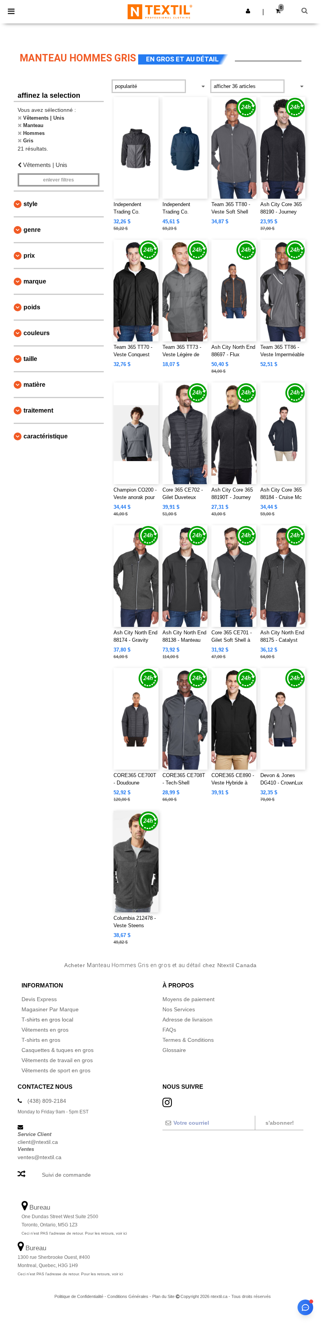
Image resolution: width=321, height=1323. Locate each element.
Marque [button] (34, 281)
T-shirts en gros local (47, 1019)
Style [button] (30, 204)
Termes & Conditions (188, 1040)
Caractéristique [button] (45, 436)
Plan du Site (163, 1296)
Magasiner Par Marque (50, 1009)
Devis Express (39, 999)
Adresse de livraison (187, 1019)
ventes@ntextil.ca (39, 1157)
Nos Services (178, 1009)
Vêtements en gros (45, 1030)
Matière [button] (34, 384)
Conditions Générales (127, 1296)
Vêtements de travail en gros (57, 1060)
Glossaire (174, 1050)
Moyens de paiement (188, 999)
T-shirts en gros (41, 1040)
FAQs (169, 1030)
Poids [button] (31, 307)
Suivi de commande (66, 1175)
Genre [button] (32, 229)
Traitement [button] (38, 410)
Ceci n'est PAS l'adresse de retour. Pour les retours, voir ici (74, 1233)
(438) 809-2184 (46, 1101)
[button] (248, 11)
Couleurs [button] (36, 333)
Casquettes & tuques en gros (58, 1050)
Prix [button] (29, 255)
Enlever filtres (58, 180)
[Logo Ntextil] (160, 11)
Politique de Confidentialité (78, 1296)
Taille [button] (30, 358)
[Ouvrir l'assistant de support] (305, 1307)
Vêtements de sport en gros (56, 1070)
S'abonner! (279, 1123)
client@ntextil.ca (38, 1142)
